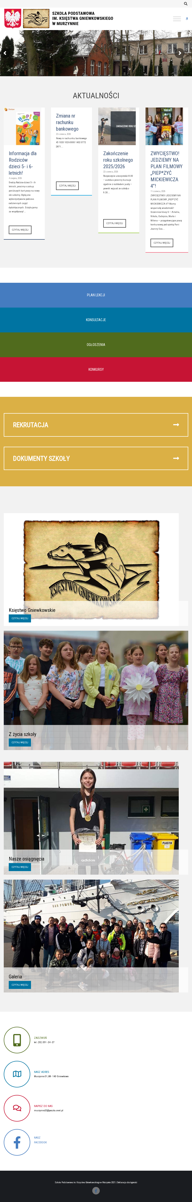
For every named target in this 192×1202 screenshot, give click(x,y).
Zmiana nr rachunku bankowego (67, 122)
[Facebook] (96, 1190)
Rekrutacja (30, 425)
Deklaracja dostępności (127, 1182)
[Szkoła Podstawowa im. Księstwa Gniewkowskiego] (64, 18)
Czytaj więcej (20, 229)
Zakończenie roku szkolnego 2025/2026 (118, 159)
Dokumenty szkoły (41, 458)
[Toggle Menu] (177, 18)
